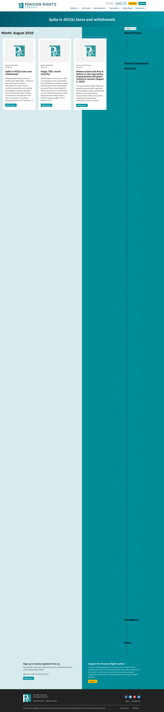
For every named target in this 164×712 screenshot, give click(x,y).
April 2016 (132, 368)
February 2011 (134, 519)
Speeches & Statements (137, 635)
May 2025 (132, 106)
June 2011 (132, 509)
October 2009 (134, 556)
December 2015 (134, 377)
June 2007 (132, 605)
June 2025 (132, 104)
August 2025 (133, 99)
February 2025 (134, 113)
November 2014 (134, 409)
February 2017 (134, 343)
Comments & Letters (136, 625)
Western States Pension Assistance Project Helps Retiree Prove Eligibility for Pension (145, 57)
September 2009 (135, 558)
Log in (130, 646)
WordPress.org (134, 653)
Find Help (132, 3)
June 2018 (132, 304)
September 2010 (135, 529)
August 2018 (133, 299)
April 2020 (132, 250)
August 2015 (133, 387)
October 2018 (133, 294)
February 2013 (134, 460)
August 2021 (133, 211)
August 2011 (133, 504)
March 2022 (133, 194)
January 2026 (133, 86)
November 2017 (134, 321)
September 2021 (135, 209)
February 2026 (134, 84)
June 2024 (132, 133)
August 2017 (133, 328)
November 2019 (134, 262)
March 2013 (133, 458)
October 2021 (133, 206)
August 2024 (133, 128)
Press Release (133, 633)
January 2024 (133, 145)
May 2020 (132, 248)
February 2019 (134, 284)
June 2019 (132, 275)
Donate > (93, 681)
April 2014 (132, 426)
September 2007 (135, 602)
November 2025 (134, 91)
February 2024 (134, 143)
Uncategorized (134, 638)
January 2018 (133, 316)
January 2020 (134, 258)
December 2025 (134, 89)
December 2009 (134, 551)
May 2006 (132, 607)
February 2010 (134, 546)
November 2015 (134, 380)
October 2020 (134, 236)
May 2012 (132, 483)
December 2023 (134, 147)
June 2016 (132, 363)
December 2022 (134, 174)
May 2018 (132, 306)
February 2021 (134, 226)
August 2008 (133, 590)
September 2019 (135, 267)
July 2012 (132, 478)
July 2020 (132, 243)
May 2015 (132, 394)
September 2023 (135, 155)
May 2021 (132, 218)
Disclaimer (136, 708)
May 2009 (132, 568)
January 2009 (134, 578)
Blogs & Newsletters (136, 623)
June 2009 (132, 566)
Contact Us (140, 8)
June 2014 (132, 421)
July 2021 (132, 214)
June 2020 (132, 245)
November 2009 (135, 553)
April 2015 (132, 397)
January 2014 (133, 434)
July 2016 (132, 360)
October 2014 (133, 412)
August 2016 (133, 358)
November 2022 (134, 177)
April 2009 (132, 571)
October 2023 (133, 152)
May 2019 (132, 277)
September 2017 (135, 326)
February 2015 (134, 402)
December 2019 (134, 260)
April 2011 (132, 514)
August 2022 (133, 182)
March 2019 (133, 282)
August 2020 (133, 240)
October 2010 (133, 526)
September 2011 (135, 502)
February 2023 (134, 170)
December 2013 (134, 436)
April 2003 (132, 614)
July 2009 (132, 563)
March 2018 (133, 311)
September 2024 (135, 126)
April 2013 (132, 456)
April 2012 (132, 485)
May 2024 (132, 135)
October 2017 (133, 324)
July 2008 (132, 592)
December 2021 (134, 201)
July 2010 (132, 534)
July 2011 (132, 507)
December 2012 (134, 465)
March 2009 (133, 573)
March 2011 (133, 517)
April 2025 (132, 108)
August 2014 (133, 416)
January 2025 (133, 116)
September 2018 (135, 297)
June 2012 (132, 480)
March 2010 (133, 544)
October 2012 (133, 470)
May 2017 (132, 336)
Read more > (11, 105)
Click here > (29, 678)
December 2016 (134, 348)
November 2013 (134, 438)
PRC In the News (134, 630)
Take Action (114, 8)
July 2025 (132, 101)
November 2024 (134, 121)
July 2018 (132, 301)
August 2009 (133, 561)
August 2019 (133, 270)
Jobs (127, 701)
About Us (74, 8)
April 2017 (132, 338)
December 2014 (134, 407)
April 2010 (132, 541)
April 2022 (132, 192)
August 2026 (133, 72)
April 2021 (132, 221)
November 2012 (134, 468)
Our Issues (86, 8)
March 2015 (133, 399)
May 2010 (132, 539)
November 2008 (135, 583)
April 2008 (132, 597)
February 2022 (134, 196)
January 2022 (133, 199)
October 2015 (133, 382)
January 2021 (133, 228)
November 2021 (134, 204)
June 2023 (132, 162)
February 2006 (134, 610)
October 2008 (134, 585)
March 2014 (133, 429)
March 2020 (133, 253)
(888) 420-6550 (51, 701)
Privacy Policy (124, 708)
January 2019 (133, 287)
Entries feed (133, 649)
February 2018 (134, 314)
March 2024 (133, 140)
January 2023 (133, 172)
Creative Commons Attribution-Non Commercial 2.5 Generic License (83, 708)
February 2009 (134, 575)
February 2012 (134, 490)
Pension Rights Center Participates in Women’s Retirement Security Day (143, 52)
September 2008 (135, 588)
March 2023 (133, 167)
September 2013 (135, 443)
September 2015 (135, 385)
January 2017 (133, 346)
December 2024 (134, 118)
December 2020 (134, 231)
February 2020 (134, 255)
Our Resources (99, 8)
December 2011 (134, 495)
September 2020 (135, 238)
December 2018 (134, 289)
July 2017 (132, 331)
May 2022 (132, 189)
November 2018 (134, 292)
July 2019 (132, 272)
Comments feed (134, 651)
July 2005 (132, 612)
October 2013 (133, 441)
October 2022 (133, 179)
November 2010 (134, 524)
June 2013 (132, 451)
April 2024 (132, 138)
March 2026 (133, 81)
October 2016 (133, 353)
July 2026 (132, 74)
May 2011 (132, 512)
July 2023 (132, 160)
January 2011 (133, 522)
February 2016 (134, 372)
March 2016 (133, 370)
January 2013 (133, 463)
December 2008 (134, 580)
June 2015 (132, 392)
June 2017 (132, 333)
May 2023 (132, 165)
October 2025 (133, 94)
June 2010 (132, 536)
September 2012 (135, 473)
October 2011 (133, 500)
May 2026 (132, 79)
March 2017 (133, 341)
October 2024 (133, 123)
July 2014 (132, 419)
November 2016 (134, 350)
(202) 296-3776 (38, 701)
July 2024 (132, 130)
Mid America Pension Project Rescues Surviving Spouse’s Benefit (143, 42)
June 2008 (132, 595)
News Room (128, 8)
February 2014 (134, 431)
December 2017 (134, 319)
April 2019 (132, 280)
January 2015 (133, 404)
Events (131, 628)
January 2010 (133, 549)
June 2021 (132, 216)
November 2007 (134, 600)
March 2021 (133, 223)
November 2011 (134, 497)
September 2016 (135, 355)
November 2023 (134, 150)
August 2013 (133, 446)
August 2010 (133, 531)
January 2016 (133, 375)
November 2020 (135, 233)
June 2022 (132, 187)
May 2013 (132, 453)
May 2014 (132, 424)
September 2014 (135, 414)
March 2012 (133, 487)
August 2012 (133, 475)
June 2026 (132, 77)
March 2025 (133, 111)
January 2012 (133, 492)
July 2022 (132, 184)
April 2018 (132, 309)
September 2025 (135, 96)
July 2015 (132, 390)
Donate (142, 3)
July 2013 (132, 448)
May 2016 (132, 365)
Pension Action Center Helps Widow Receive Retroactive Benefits (142, 47)
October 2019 (133, 265)
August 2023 (133, 157)
